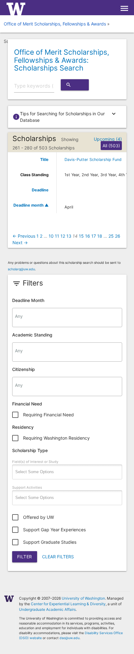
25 (111, 236)
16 (87, 236)
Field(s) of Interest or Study (35, 462)
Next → (20, 242)
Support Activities (27, 487)
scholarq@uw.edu (21, 269)
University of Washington (83, 598)
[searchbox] (67, 316)
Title (44, 159)
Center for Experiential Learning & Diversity (68, 603)
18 (99, 236)
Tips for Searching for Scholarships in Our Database (64, 116)
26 (117, 236)
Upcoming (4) (108, 139)
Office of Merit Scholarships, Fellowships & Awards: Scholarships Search (61, 60)
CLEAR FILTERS (58, 556)
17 (93, 236)
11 (57, 236)
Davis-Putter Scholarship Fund (93, 159)
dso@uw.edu (69, 638)
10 (51, 236)
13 (68, 236)
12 (62, 236)
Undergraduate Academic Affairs (47, 609)
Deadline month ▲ (31, 205)
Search (75, 86)
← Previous (23, 236)
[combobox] (67, 317)
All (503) (111, 145)
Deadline (40, 190)
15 (81, 236)
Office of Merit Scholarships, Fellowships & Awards (55, 23)
